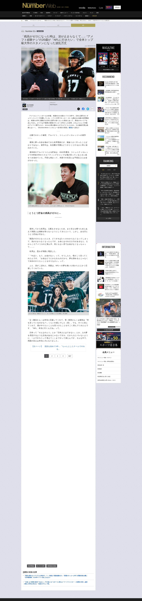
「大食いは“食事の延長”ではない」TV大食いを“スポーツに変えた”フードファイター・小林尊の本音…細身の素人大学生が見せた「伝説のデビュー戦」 (55, 583)
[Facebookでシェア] (83, 109)
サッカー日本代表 (75, 12)
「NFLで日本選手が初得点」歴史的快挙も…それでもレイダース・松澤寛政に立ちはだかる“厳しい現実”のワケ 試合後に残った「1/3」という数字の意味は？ (109, 193)
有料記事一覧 (101, 365)
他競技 (86, 15)
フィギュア (57, 15)
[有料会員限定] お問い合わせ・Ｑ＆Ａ (107, 380)
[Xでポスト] (78, 109)
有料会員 (117, 7)
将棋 (31, 15)
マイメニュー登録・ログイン (104, 357)
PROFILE (25, 109)
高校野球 (48, 12)
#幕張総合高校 (51, 566)
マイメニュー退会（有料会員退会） (106, 361)
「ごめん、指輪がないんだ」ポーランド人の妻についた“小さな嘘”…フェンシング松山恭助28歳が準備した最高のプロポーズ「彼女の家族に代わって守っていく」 (109, 211)
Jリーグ (55, 12)
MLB (42, 12)
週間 (114, 170)
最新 (103, 170)
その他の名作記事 (108, 330)
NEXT (69, 356)
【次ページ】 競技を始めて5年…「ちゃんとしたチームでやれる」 (58, 347)
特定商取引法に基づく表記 (104, 376)
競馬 (97, 12)
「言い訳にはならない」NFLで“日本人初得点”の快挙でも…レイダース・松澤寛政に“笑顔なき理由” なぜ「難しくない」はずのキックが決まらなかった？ (110, 176)
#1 (34, 25)
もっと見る (108, 218)
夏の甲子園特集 (26, 12)
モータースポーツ (39, 15)
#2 (58, 25)
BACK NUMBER (40, 31)
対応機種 (100, 372)
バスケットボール (68, 15)
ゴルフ (84, 12)
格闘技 (24, 15)
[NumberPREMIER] (109, 7)
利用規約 (100, 369)
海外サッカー (63, 12)
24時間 (109, 170)
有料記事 (94, 15)
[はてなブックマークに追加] (87, 109)
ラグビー (50, 15)
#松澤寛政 (31, 566)
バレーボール (78, 15)
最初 (70, 127)
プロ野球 (35, 12)
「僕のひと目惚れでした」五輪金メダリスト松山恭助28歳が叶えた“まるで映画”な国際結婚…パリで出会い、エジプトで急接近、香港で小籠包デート (109, 185)
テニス (91, 12)
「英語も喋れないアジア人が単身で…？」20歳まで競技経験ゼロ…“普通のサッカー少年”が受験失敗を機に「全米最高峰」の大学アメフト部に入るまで (55, 576)
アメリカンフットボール (35, 20)
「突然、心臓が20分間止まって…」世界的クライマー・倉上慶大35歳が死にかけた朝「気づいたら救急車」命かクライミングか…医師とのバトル (109, 202)
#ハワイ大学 (40, 566)
